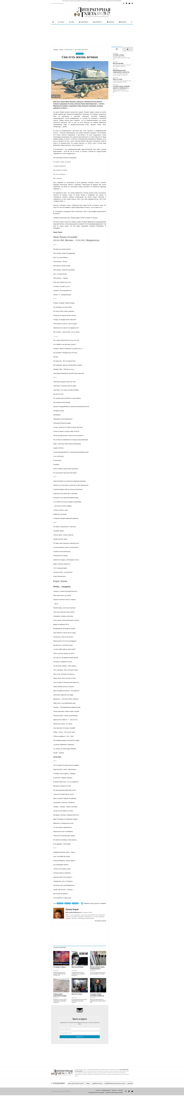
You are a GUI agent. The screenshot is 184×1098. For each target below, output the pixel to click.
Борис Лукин (60, 903)
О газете (98, 1090)
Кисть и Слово (117, 79)
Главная (55, 49)
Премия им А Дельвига (131, 1083)
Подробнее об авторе (100, 920)
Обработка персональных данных (114, 1092)
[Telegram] (126, 3)
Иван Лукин (67, 903)
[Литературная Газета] (92, 12)
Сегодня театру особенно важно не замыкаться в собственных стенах (121, 87)
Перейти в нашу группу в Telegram (95, 903)
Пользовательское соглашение (96, 1092)
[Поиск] (131, 22)
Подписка (114, 1090)
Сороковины (75, 903)
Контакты (120, 1090)
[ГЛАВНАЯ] (53, 22)
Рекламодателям (106, 1090)
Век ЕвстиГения (118, 63)
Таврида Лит (109, 1083)
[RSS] (132, 3)
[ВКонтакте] (123, 3)
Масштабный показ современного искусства (121, 71)
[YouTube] (129, 3)
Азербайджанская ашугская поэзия (80, 1083)
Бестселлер (119, 1083)
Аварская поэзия (98, 1083)
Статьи (61, 49)
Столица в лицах (118, 55)
